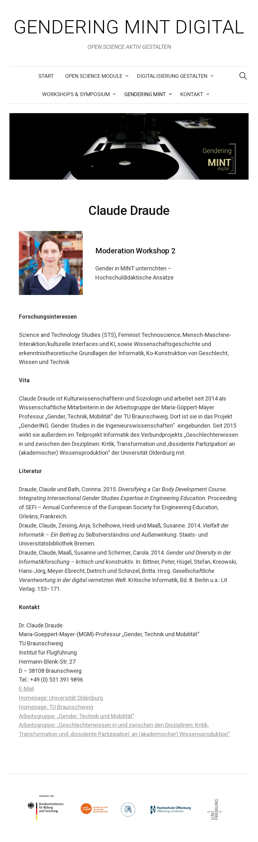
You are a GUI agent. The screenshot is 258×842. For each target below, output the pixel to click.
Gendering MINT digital (129, 27)
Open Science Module (93, 76)
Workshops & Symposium (76, 94)
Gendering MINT (145, 94)
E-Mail (26, 688)
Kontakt (191, 94)
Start (46, 76)
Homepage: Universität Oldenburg (61, 698)
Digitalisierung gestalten (172, 76)
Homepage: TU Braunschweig (56, 707)
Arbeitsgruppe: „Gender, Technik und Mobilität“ (76, 716)
